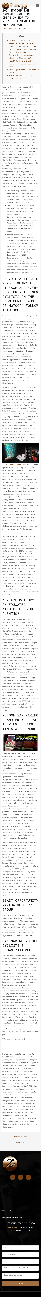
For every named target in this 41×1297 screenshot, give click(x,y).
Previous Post (20, 1137)
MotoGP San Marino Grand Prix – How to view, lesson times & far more (23, 64)
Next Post (20, 1142)
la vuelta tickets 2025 (15, 465)
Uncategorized (10, 28)
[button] (37, 5)
